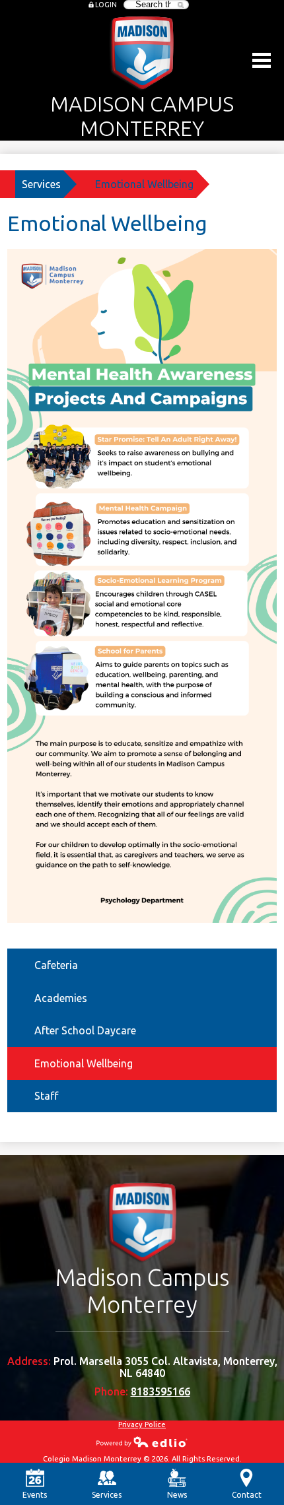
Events (34, 1494)
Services (41, 184)
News (177, 1494)
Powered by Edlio (142, 1441)
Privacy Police (142, 1424)
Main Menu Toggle (261, 60)
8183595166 (160, 1391)
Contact (247, 1494)
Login (106, 5)
